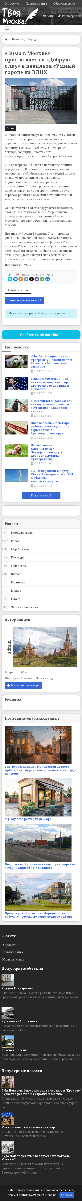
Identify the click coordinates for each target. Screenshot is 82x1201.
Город (10, 128)
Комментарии (18, 290)
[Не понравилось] (17, 275)
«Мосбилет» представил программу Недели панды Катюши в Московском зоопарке (51, 361)
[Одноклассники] (20, 279)
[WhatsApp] (42, 279)
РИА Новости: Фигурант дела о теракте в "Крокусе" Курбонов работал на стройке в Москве (41, 1092)
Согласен (66, 1195)
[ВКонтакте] (15, 279)
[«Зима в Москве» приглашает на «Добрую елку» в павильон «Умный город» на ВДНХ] (41, 101)
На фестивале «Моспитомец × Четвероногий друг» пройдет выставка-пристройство (47, 452)
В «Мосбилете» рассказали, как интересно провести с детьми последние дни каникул (52, 406)
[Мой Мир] (47, 279)
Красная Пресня (14, 1050)
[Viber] (37, 279)
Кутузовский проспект (19, 1021)
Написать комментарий (24, 300)
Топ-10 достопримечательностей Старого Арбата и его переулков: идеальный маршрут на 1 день (40, 770)
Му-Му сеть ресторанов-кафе (28, 819)
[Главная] (6, 39)
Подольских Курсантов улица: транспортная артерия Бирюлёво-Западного (40, 866)
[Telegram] (26, 279)
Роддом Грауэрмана (17, 988)
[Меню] (7, 28)
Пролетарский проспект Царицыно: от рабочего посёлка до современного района (38, 914)
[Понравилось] (9, 275)
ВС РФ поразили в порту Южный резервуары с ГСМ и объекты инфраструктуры (52, 476)
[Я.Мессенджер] (10, 279)
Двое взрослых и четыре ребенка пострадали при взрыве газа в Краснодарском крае (50, 428)
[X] (31, 279)
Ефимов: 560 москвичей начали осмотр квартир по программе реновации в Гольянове (51, 384)
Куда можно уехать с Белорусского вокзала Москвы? (36, 1157)
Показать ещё (41, 495)
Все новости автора (24, 685)
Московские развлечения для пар (28, 1127)
